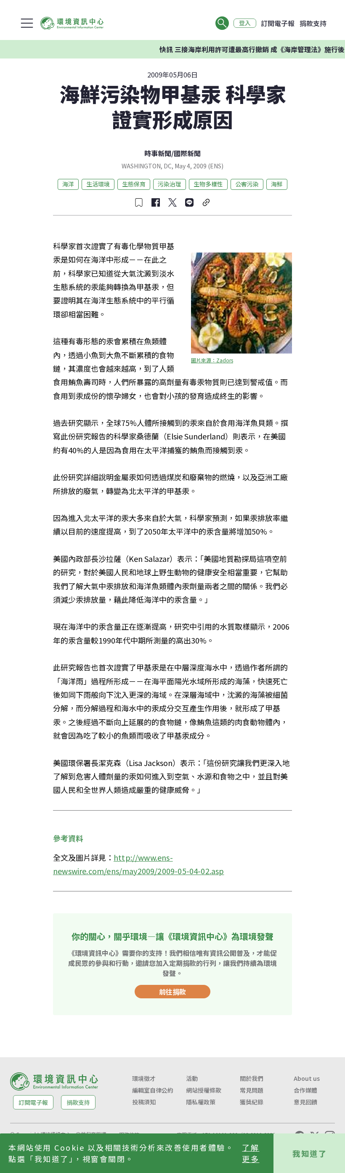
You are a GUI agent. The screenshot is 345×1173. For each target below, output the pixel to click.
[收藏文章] (139, 202)
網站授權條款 (203, 1090)
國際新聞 (187, 153)
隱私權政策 (200, 1102)
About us (307, 1078)
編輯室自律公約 (152, 1090)
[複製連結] (206, 202)
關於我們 (251, 1078)
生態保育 (134, 184)
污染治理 (169, 184)
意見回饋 (305, 1102)
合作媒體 (305, 1090)
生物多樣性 (208, 184)
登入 (245, 23)
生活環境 (98, 184)
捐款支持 (313, 23)
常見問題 (251, 1090)
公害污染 (247, 184)
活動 (192, 1078)
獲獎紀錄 (251, 1102)
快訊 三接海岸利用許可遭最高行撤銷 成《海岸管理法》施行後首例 (245, 49)
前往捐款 (172, 992)
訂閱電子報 (278, 23)
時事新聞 (157, 153)
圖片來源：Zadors (212, 360)
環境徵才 (144, 1078)
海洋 (68, 184)
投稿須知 (144, 1102)
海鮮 (277, 184)
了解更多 (250, 1153)
